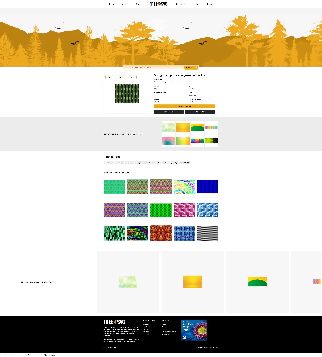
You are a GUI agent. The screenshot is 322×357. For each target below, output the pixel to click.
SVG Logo (146, 334)
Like (132, 77)
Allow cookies (49, 355)
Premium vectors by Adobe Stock (123, 134)
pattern (165, 163)
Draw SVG (146, 332)
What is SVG (146, 327)
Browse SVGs (191, 67)
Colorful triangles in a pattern (161, 194)
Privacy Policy (214, 347)
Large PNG (169, 112)
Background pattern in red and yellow (161, 240)
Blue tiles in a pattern (206, 218)
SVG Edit (145, 329)
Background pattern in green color (114, 194)
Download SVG (184, 106)
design (138, 163)
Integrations (181, 4)
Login (197, 4)
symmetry (174, 163)
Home (111, 4)
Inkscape (146, 324)
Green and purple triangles (137, 218)
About (124, 4)
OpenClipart (192, 102)
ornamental (156, 163)
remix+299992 (184, 163)
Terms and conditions (203, 347)
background (109, 163)
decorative (129, 163)
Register (210, 4)
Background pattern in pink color (184, 217)
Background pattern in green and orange (137, 194)
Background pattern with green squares (184, 240)
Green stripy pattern (158, 218)
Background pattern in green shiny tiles (114, 240)
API (195, 347)
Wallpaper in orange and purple (114, 217)
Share (109, 77)
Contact (139, 4)
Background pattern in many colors (184, 194)
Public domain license (169, 332)
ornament (146, 163)
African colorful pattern (136, 241)
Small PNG (200, 112)
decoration (119, 163)
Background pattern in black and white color (207, 240)
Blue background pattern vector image (207, 194)
